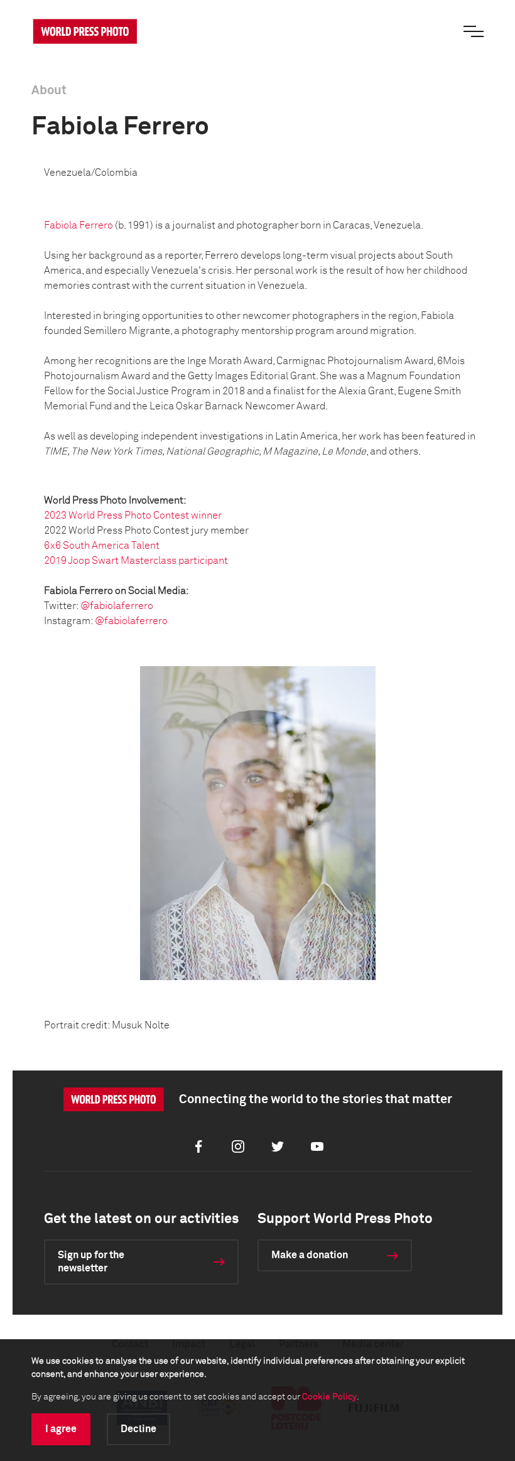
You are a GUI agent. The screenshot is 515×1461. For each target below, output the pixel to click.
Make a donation (309, 1255)
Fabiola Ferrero (78, 225)
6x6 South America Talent (102, 546)
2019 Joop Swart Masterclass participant (136, 561)
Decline (138, 1429)
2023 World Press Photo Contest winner (133, 515)
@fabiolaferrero (116, 606)
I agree (61, 1429)
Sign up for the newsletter (91, 1261)
